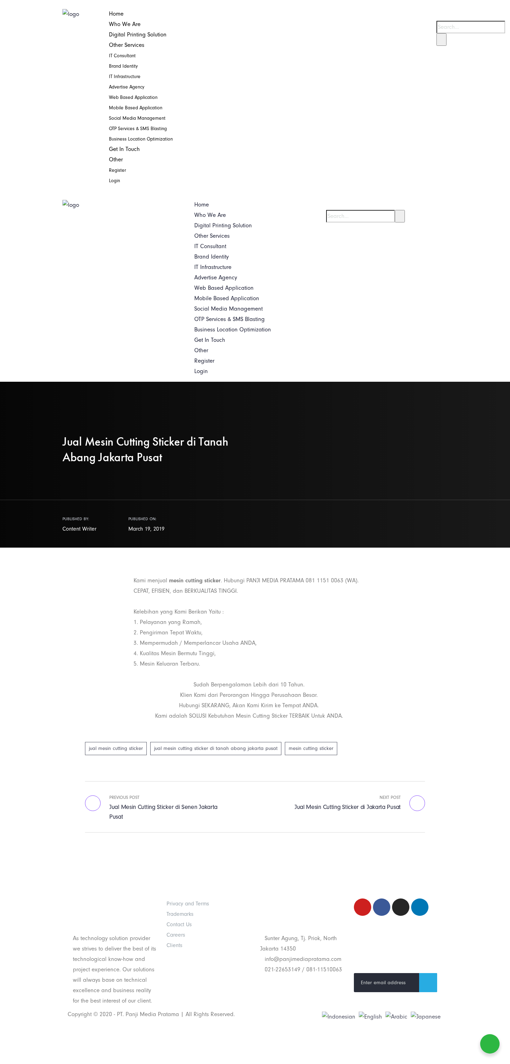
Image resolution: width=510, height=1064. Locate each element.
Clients (174, 945)
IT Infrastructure (125, 76)
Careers (176, 935)
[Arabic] (396, 1016)
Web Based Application (133, 97)
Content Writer (79, 529)
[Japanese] (426, 1016)
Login (114, 181)
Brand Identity (123, 66)
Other (116, 159)
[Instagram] (400, 907)
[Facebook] (381, 907)
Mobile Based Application (135, 108)
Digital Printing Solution (138, 34)
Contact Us (179, 924)
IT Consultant (122, 56)
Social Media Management (137, 118)
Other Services (126, 45)
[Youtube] (362, 907)
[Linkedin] (419, 907)
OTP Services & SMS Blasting (138, 129)
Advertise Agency (126, 87)
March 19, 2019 (146, 529)
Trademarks (180, 914)
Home (116, 13)
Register (117, 170)
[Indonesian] (338, 1016)
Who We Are (125, 24)
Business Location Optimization (141, 139)
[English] (370, 1016)
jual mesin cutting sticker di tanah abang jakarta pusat (216, 748)
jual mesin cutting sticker (116, 748)
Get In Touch (124, 149)
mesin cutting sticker (311, 748)
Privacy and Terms (188, 904)
